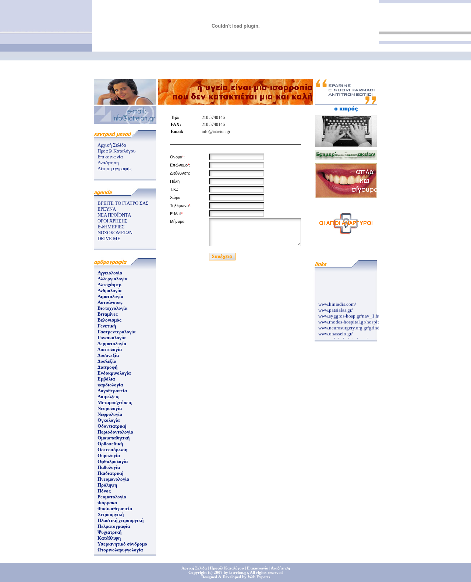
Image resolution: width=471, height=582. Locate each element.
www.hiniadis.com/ (337, 302)
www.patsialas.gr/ (335, 308)
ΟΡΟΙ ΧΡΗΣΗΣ (113, 221)
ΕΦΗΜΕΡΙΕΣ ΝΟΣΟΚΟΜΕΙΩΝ (115, 229)
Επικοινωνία (110, 156)
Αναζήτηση (108, 162)
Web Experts (259, 577)
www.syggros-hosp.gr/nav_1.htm (350, 314)
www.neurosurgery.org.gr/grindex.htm (355, 326)
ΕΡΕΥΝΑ (107, 209)
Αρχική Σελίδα (112, 145)
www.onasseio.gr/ (335, 332)
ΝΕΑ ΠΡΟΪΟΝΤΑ (114, 215)
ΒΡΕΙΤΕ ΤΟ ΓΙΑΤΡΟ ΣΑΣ (123, 203)
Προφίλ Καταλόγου (116, 151)
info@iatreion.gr (216, 131)
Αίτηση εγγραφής (114, 168)
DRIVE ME (109, 238)
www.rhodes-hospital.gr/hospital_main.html (362, 320)
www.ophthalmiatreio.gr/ (343, 338)
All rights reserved (266, 572)
